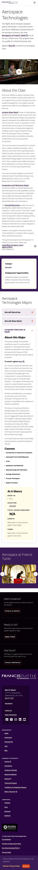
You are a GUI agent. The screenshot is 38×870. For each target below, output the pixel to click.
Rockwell (8, 267)
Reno (6, 807)
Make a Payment (9, 792)
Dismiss (26, 866)
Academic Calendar (10, 770)
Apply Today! (10, 637)
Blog (5, 750)
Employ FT (7, 779)
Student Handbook (10, 774)
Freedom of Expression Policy (11, 844)
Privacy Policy (6, 852)
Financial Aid (8, 742)
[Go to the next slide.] (35, 574)
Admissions (8, 738)
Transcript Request (10, 783)
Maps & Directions (11, 715)
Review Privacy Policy (11, 866)
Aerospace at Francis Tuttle (14, 35)
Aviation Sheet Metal (10, 112)
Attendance (8, 766)
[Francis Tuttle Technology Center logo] (10, 2)
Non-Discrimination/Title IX (11, 848)
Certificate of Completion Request (15, 787)
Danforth (7, 816)
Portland (7, 803)
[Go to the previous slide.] (2, 574)
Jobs (6, 746)
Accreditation (6, 839)
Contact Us (8, 710)
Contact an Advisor (12, 611)
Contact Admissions (12, 662)
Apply (6, 733)
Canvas (6, 761)
